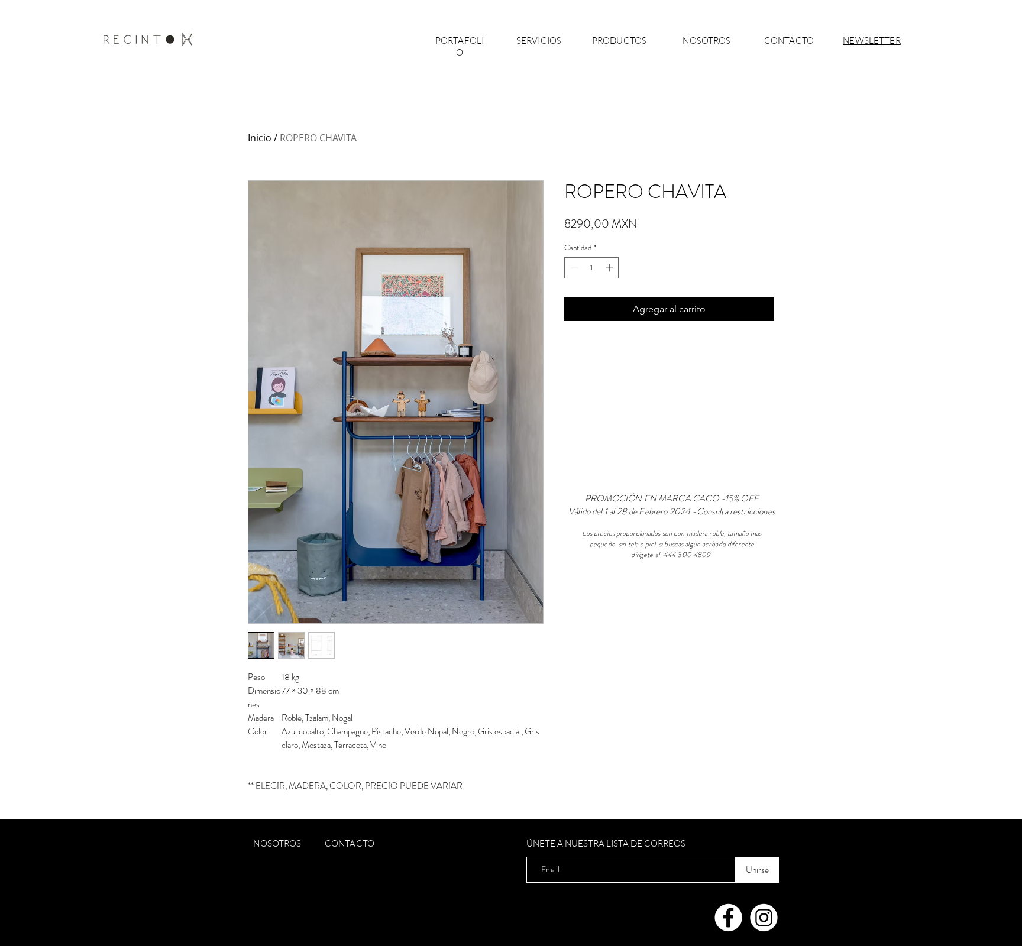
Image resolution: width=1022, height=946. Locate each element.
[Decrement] (573, 268)
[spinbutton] (591, 268)
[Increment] (610, 268)
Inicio (259, 137)
